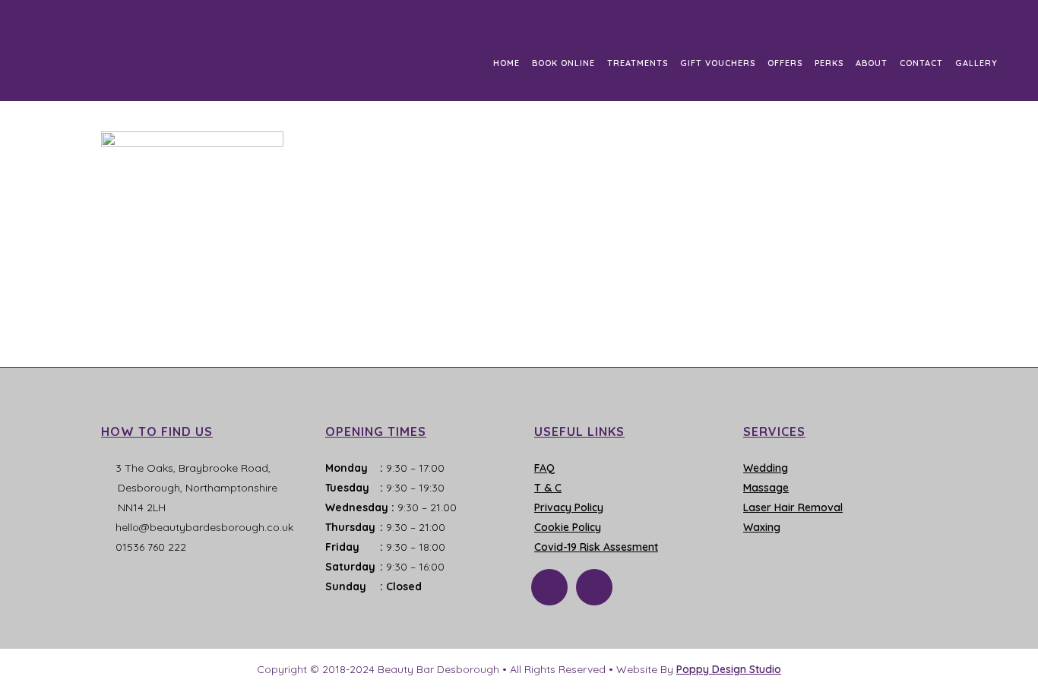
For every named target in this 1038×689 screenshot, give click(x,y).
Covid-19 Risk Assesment (596, 547)
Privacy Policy (568, 507)
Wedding (765, 468)
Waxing (761, 527)
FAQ (544, 468)
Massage (766, 488)
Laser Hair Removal (793, 507)
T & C (548, 488)
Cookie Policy (567, 527)
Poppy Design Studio (728, 669)
